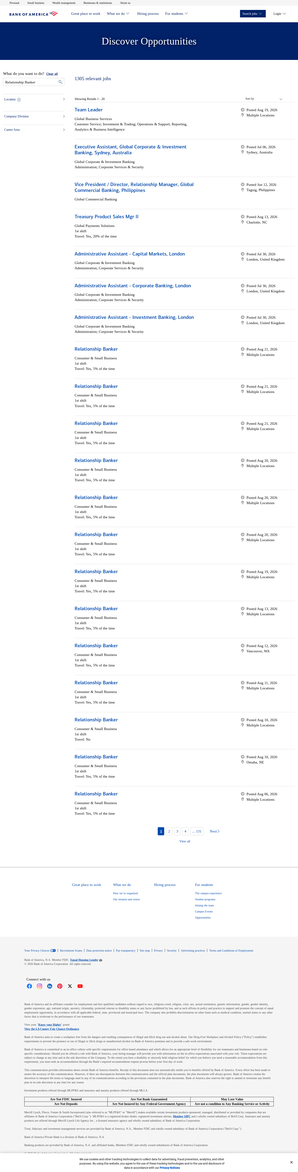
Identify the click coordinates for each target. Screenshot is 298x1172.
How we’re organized (125, 893)
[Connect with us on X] (70, 986)
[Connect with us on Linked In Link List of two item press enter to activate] (50, 986)
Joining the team (204, 905)
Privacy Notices (170, 1167)
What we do (116, 14)
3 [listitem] (177, 831)
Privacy (158, 950)
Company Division (16, 116)
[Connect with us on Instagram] (39, 986)
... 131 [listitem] (197, 831)
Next (213, 831)
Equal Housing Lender (86, 959)
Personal (14, 2)
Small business (35, 2)
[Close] (291, 1162)
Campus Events (204, 911)
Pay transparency (125, 950)
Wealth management (63, 2)
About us (125, 2)
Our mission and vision (126, 899)
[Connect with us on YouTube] (80, 986)
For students (174, 14)
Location (10, 99)
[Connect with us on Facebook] (29, 986)
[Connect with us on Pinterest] (60, 986)
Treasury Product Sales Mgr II (106, 217)
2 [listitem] (169, 831)
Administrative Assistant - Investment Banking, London (134, 317)
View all (184, 841)
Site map (145, 950)
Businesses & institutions (98, 2)
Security (172, 950)
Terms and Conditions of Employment (231, 950)
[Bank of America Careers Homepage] (34, 15)
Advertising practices (193, 950)
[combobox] (269, 99)
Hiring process (148, 14)
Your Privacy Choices (36, 951)
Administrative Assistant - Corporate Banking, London (133, 286)
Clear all (52, 74)
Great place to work (85, 14)
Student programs (205, 899)
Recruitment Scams (71, 950)
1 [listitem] (161, 831)
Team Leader (89, 110)
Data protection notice (99, 950)
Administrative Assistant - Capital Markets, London (130, 254)
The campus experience (208, 893)
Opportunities (203, 917)
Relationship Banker (96, 349)
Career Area (12, 129)
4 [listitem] (185, 831)
